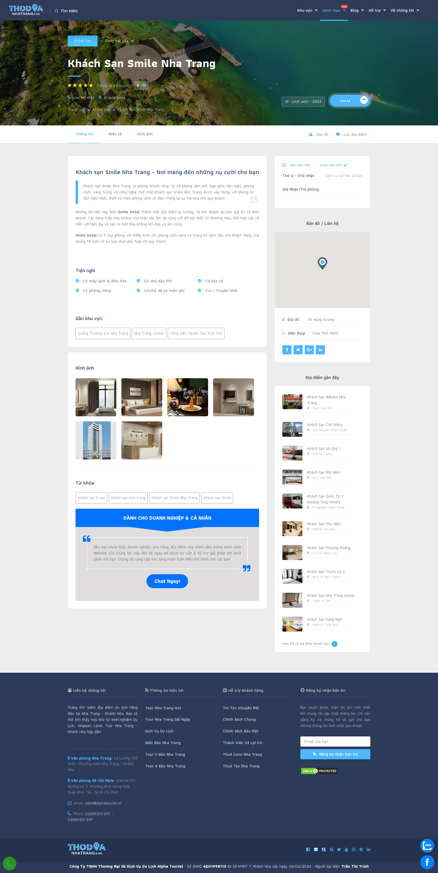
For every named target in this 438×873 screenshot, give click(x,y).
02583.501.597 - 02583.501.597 (90, 817)
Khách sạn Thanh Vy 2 (326, 571)
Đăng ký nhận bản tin (338, 754)
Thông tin (84, 134)
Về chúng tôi (403, 10)
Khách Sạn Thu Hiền (323, 524)
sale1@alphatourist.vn (103, 803)
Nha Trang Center (149, 333)
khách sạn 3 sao (91, 498)
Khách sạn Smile (217, 498)
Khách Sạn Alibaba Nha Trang (326, 400)
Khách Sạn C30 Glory (325, 424)
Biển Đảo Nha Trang (163, 742)
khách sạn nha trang (128, 498)
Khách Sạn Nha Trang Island (330, 595)
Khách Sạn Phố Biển (323, 472)
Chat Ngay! (167, 581)
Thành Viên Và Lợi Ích (242, 742)
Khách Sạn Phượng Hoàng (328, 548)
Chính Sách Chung (239, 719)
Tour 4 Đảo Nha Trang (165, 766)
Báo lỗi (321, 134)
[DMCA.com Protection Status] (319, 770)
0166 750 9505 (84, 97)
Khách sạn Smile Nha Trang (174, 498)
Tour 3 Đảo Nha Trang (165, 754)
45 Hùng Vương (114, 97)
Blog (355, 10)
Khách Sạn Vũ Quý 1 (324, 448)
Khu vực (305, 10)
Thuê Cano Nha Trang (242, 754)
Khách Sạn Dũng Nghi (324, 619)
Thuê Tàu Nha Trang (241, 766)
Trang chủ (76, 110)
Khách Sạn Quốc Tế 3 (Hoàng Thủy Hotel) (325, 499)
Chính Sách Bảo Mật (241, 731)
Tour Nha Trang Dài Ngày (167, 719)
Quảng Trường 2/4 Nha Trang (103, 333)
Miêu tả (115, 134)
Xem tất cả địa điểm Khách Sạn (305, 643)
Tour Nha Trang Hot (163, 708)
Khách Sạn (82, 41)
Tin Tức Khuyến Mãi (241, 708)
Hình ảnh (145, 134)
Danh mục (334, 9)
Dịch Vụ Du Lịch (159, 731)
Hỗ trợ (375, 10)
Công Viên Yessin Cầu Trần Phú (196, 333)
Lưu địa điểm (354, 134)
